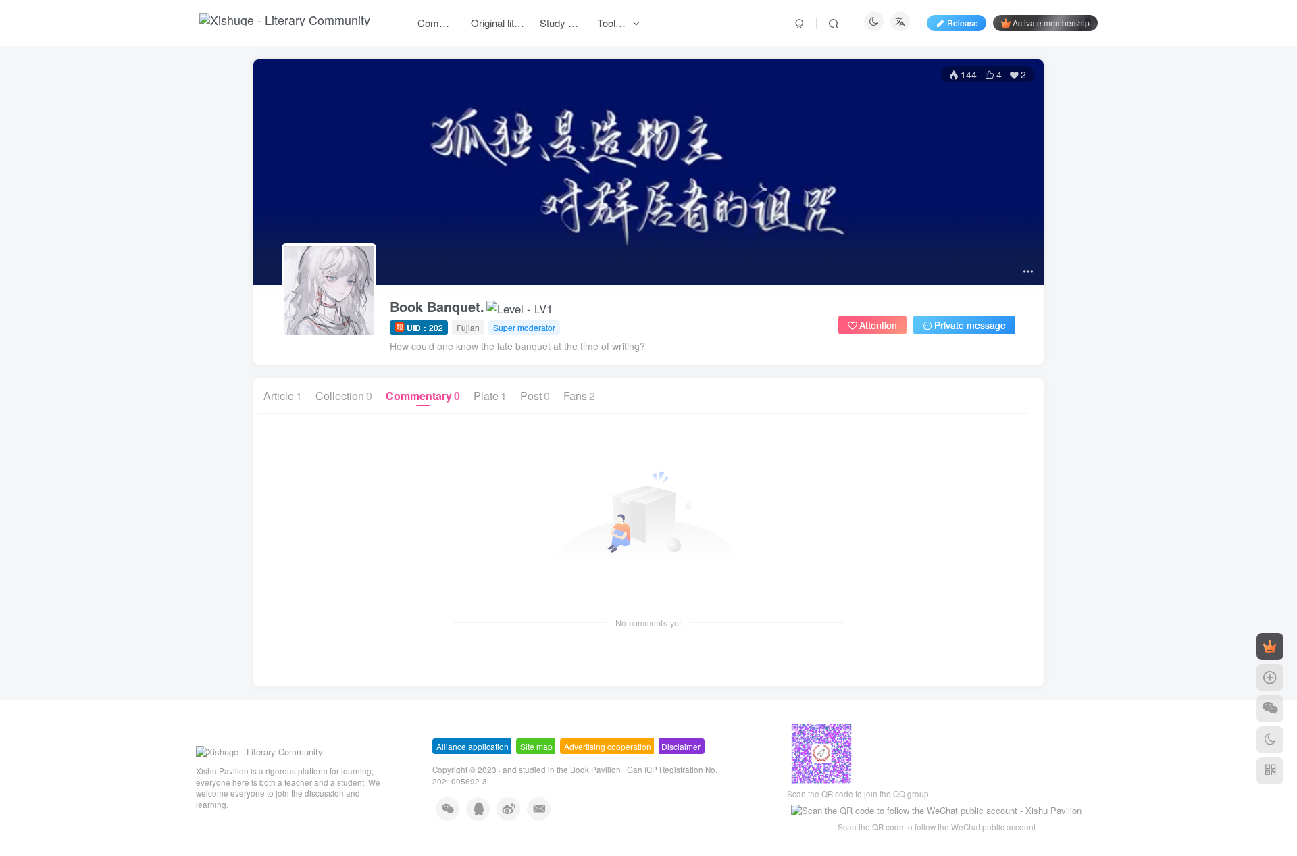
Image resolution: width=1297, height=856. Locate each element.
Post (535, 395)
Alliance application (472, 746)
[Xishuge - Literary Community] (259, 751)
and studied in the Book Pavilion (562, 769)
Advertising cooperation (607, 746)
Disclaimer (681, 746)
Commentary (423, 395)
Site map (536, 746)
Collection (343, 395)
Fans (579, 395)
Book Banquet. (437, 306)
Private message (970, 325)
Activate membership (1051, 22)
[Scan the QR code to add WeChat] (1269, 708)
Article (282, 395)
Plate (490, 395)
